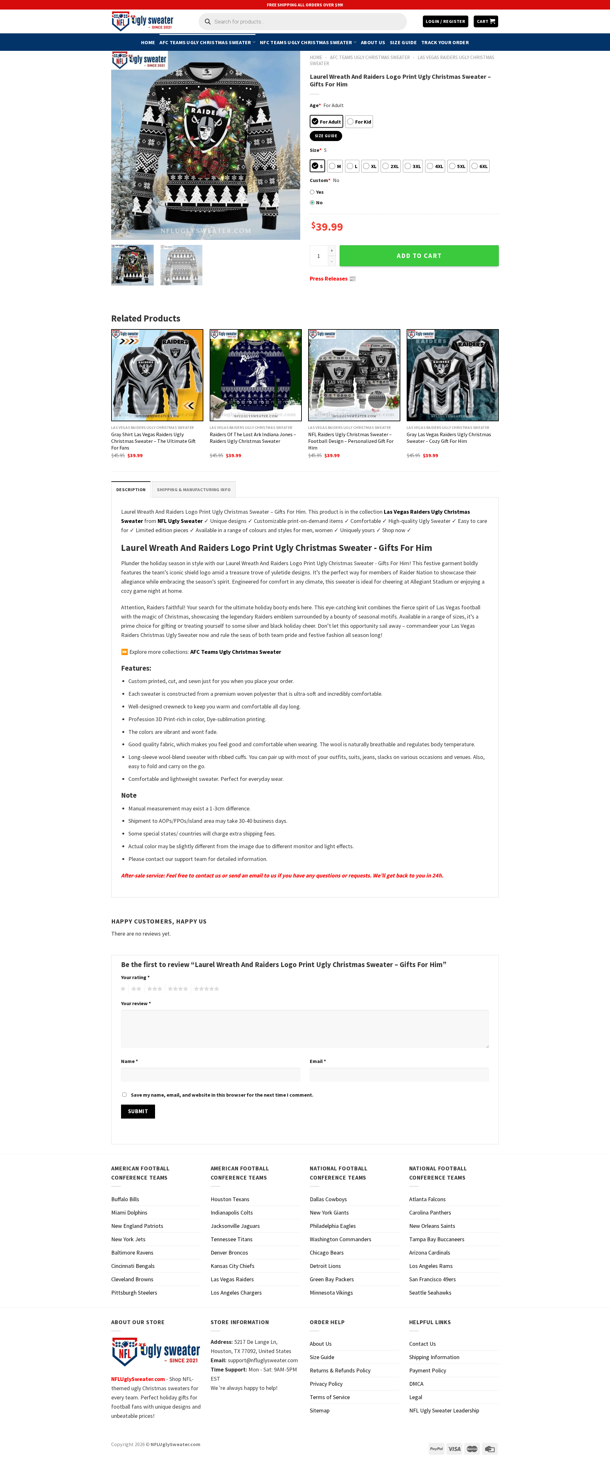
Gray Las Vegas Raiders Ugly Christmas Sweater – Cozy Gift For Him (449, 437)
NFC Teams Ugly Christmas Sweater (306, 42)
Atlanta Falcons (427, 1199)
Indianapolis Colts (232, 1212)
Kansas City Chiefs (232, 1265)
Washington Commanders (340, 1239)
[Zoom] (120, 231)
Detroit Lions (325, 1265)
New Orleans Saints (432, 1225)
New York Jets (128, 1239)
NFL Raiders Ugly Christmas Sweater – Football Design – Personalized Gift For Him (351, 441)
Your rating (135, 977)
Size (316, 150)
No (319, 202)
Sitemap (319, 1410)
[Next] (288, 145)
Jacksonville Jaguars (235, 1225)
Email (318, 1061)
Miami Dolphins (129, 1212)
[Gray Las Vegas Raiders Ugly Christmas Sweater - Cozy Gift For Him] (452, 375)
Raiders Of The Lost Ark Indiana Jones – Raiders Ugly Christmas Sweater (253, 437)
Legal (415, 1397)
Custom (320, 180)
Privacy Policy (326, 1383)
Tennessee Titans (232, 1239)
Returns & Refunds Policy (340, 1370)
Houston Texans (230, 1199)
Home (148, 42)
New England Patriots (137, 1225)
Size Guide (403, 42)
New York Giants (329, 1212)
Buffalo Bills (125, 1199)
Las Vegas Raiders (232, 1279)
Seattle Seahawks (430, 1292)
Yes (320, 192)
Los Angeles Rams (431, 1265)
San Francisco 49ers (432, 1279)
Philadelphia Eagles (333, 1225)
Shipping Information (434, 1357)
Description (131, 489)
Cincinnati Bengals (133, 1265)
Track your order (445, 42)
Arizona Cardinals (429, 1252)
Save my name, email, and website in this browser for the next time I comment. (222, 1095)
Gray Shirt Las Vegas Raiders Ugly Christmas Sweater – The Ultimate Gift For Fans (153, 441)
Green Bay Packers (332, 1279)
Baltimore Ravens (132, 1252)
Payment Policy (427, 1370)
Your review (136, 1003)
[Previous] (123, 145)
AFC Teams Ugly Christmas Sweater (205, 42)
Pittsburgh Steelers (134, 1292)
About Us (373, 42)
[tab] (131, 489)
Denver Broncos (229, 1252)
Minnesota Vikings (331, 1292)
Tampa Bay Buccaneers (436, 1239)
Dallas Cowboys (328, 1199)
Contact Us (422, 1343)
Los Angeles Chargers (236, 1292)
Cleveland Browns (132, 1279)
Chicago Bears (327, 1252)
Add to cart (419, 256)
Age (315, 105)
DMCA (416, 1383)
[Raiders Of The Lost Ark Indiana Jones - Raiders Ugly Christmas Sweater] (255, 375)
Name (129, 1061)
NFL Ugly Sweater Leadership (444, 1410)
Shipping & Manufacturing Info (194, 489)
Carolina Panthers (430, 1212)
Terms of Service (330, 1397)
